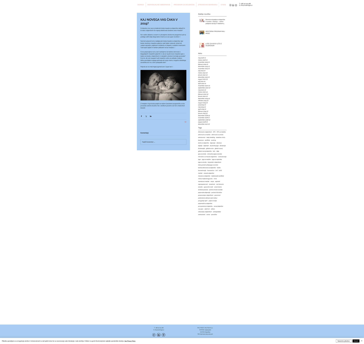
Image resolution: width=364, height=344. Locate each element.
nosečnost (212, 184)
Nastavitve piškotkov (344, 341)
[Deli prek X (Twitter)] (146, 116)
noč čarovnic (220, 184)
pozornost (217, 195)
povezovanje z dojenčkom (205, 195)
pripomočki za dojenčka (205, 203)
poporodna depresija (204, 192)
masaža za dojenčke (204, 176)
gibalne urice (210, 148)
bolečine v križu (220, 137)
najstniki (217, 181)
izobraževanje (222, 156)
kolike (218, 167)
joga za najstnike (217, 159)
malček (200, 173)
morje (212, 181)
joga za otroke (202, 162)
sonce (208, 214)
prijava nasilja (213, 200)
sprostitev (214, 214)
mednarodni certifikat (217, 176)
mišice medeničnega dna (205, 178)
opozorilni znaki (208, 187)
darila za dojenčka (203, 143)
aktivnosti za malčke (204, 134)
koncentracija (202, 170)
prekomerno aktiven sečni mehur (207, 198)
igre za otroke (202, 154)
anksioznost (201, 137)
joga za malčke (206, 159)
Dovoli (356, 341)
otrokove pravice (203, 189)
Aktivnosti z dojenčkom (205, 132)
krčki (220, 170)
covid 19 (213, 140)
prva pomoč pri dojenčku (205, 206)
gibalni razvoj (219, 148)
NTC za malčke (221, 132)
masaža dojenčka (209, 173)
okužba (200, 187)
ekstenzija (223, 145)
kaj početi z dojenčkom (214, 162)
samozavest (201, 214)
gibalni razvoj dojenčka (205, 151)
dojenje (200, 145)
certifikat (207, 140)
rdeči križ (207, 209)
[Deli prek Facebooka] (141, 116)
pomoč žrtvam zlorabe (215, 189)
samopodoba (217, 211)
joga (199, 159)
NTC (214, 132)
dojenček (206, 145)
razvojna (200, 209)
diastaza (219, 143)
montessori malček (203, 181)
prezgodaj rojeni (202, 200)
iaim (214, 151)
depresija (212, 143)
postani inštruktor (216, 192)
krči (217, 170)
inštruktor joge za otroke (214, 154)
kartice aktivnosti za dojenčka (207, 167)
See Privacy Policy (129, 341)
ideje (217, 151)
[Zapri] (362, 340)
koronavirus (210, 170)
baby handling (211, 137)
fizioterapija (201, 148)
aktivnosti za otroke (217, 134)
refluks (213, 209)
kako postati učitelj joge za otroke (208, 165)
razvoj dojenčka (218, 206)
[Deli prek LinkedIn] (151, 116)
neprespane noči (203, 184)
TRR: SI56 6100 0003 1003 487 (205, 334)
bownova (201, 140)
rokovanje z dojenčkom (205, 211)
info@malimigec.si (246, 5)
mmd (215, 178)
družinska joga (214, 145)
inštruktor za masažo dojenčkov (207, 156)
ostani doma (218, 187)
